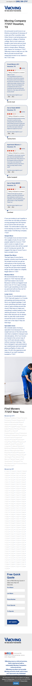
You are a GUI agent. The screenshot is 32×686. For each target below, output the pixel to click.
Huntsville (20, 440)
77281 (7, 562)
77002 (13, 471)
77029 (7, 486)
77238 (12, 542)
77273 (17, 558)
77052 (23, 497)
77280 (23, 560)
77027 (17, 484)
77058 (12, 501)
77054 (12, 499)
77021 (7, 482)
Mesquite (15, 448)
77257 (7, 551)
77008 (23, 473)
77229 (12, 538)
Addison (13, 418)
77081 (7, 514)
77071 (17, 508)
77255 (17, 549)
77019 (17, 480)
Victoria (19, 463)
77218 (17, 532)
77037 (7, 491)
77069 (7, 508)
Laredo (12, 444)
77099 (17, 523)
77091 (17, 519)
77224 (7, 536)
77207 (12, 527)
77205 (23, 525)
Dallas (6, 429)
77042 (12, 493)
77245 (23, 545)
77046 (12, 495)
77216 (7, 532)
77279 (17, 560)
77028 (23, 484)
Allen (19, 418)
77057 (7, 501)
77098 (12, 523)
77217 (12, 532)
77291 (23, 564)
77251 (17, 547)
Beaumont (20, 420)
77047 (17, 495)
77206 (7, 527)
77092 (23, 519)
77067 (17, 506)
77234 (12, 540)
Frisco (17, 433)
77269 (17, 556)
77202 (7, 525)
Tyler (14, 463)
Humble (13, 440)
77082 (12, 514)
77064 (23, 504)
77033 (7, 488)
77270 (23, 556)
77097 (7, 523)
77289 (12, 564)
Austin (14, 420)
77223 (23, 534)
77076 (23, 510)
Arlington (8, 420)
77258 (12, 551)
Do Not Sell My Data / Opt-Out (18, 655)
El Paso (17, 429)
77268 (12, 556)
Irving (6, 442)
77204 (17, 525)
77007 (17, 473)
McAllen (20, 446)
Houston (7, 440)
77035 (17, 488)
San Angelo (8, 457)
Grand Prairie (9, 437)
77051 (17, 497)
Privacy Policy (8, 655)
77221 (12, 534)
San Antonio (17, 457)
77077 (7, 512)
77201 (23, 523)
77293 (12, 566)
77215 (23, 530)
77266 (23, 553)
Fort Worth (13, 431)
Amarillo (24, 418)
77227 (23, 536)
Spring (12, 459)
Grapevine (18, 437)
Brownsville (14, 422)
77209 (23, 527)
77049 (7, 497)
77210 (7, 530)
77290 (17, 564)
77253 (7, 549)
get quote (13, 622)
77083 (17, 514)
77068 (23, 506)
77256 (23, 549)
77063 (17, 504)
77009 (7, 475)
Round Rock (21, 455)
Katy (10, 442)
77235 (17, 540)
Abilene (7, 418)
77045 (7, 495)
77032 (23, 486)
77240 (17, 542)
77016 (23, 478)
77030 (12, 486)
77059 (17, 501)
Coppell (12, 427)
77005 (7, 473)
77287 (23, 562)
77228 (7, 538)
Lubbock (14, 446)
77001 (7, 471)
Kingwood (21, 442)
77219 (23, 532)
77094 (12, 521)
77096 (23, 521)
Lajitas (7, 444)
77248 (7, 547)
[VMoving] (16, 9)
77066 (12, 506)
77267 (7, 556)
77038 (12, 491)
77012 (23, 475)
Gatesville (14, 435)
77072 (23, 508)
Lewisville (19, 444)
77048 (23, 495)
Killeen (15, 442)
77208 (17, 527)
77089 (7, 519)
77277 (12, 560)
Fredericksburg (9, 433)
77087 (17, 517)
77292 (7, 566)
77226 (17, 536)
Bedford (7, 422)
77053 (7, 499)
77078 (12, 512)
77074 (12, 510)
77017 (7, 480)
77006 (12, 473)
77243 (12, 545)
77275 (7, 560)
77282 (12, 562)
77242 (7, 545)
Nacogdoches (15, 450)
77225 (12, 536)
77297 (17, 566)
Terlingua (16, 461)
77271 (7, 558)
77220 (7, 534)
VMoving (16, 653)
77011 (17, 475)
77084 (23, 514)
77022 (12, 482)
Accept (16, 683)
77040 (23, 491)
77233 (7, 540)
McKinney (8, 448)
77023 (17, 482)
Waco (25, 463)
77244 (17, 545)
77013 (7, 478)
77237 (7, 542)
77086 (12, 517)
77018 (12, 480)
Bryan (21, 422)
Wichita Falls (9, 465)
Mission (7, 450)
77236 (23, 540)
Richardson (12, 455)
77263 (12, 553)
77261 (23, 551)
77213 (17, 530)
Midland (21, 448)
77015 (17, 478)
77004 (23, 471)
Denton (12, 429)
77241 (23, 542)
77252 (23, 547)
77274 (23, 558)
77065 (7, 506)
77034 (12, 488)
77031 (17, 486)
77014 (12, 478)
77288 (7, 564)
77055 (17, 499)
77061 (7, 504)
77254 (12, 549)
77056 (23, 499)
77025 (7, 484)
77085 (7, 517)
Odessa (14, 452)
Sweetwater (8, 461)
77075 (17, 510)
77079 (17, 512)
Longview (8, 446)
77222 (17, 534)
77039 (17, 491)
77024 (23, 482)
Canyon (7, 424)
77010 (12, 475)
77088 (23, 517)
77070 (12, 508)
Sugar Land (19, 459)
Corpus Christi (20, 427)
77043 (17, 493)
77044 (23, 493)
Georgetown (23, 435)
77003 (18, 471)
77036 (23, 488)
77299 (7, 569)
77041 (7, 493)
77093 (7, 521)
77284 (17, 562)
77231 (23, 538)
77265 (17, 553)
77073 (7, 510)
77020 (23, 480)
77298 (23, 566)
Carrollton (13, 424)
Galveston (23, 433)
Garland (7, 435)
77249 (12, 547)
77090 (12, 519)
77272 (12, 558)
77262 (7, 553)
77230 (17, 538)
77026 (12, 484)
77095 (17, 521)
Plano (6, 455)
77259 (17, 551)
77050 (12, 497)
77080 (23, 512)
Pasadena (21, 452)
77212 (12, 530)
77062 (12, 504)
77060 (23, 501)
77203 (12, 525)
